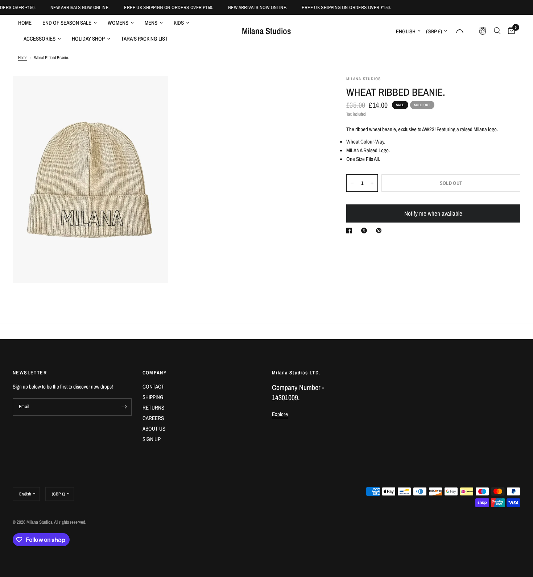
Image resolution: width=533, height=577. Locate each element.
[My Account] (460, 31)
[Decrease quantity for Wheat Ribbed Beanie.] (352, 183)
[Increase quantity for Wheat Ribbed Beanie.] (372, 183)
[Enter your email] (124, 407)
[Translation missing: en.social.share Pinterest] (380, 230)
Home (25, 22)
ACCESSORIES (39, 38)
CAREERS (153, 418)
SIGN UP (151, 439)
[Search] (497, 31)
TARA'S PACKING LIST (144, 38)
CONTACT (153, 386)
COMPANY (154, 372)
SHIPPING (153, 397)
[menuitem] (27, 23)
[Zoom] (153, 91)
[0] (509, 31)
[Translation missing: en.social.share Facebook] (350, 230)
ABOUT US (153, 428)
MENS (151, 22)
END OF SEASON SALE (66, 22)
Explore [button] (280, 414)
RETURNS (153, 407)
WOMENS (118, 22)
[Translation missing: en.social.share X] (365, 230)
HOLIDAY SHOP (88, 38)
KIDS (179, 22)
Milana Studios (266, 30)
